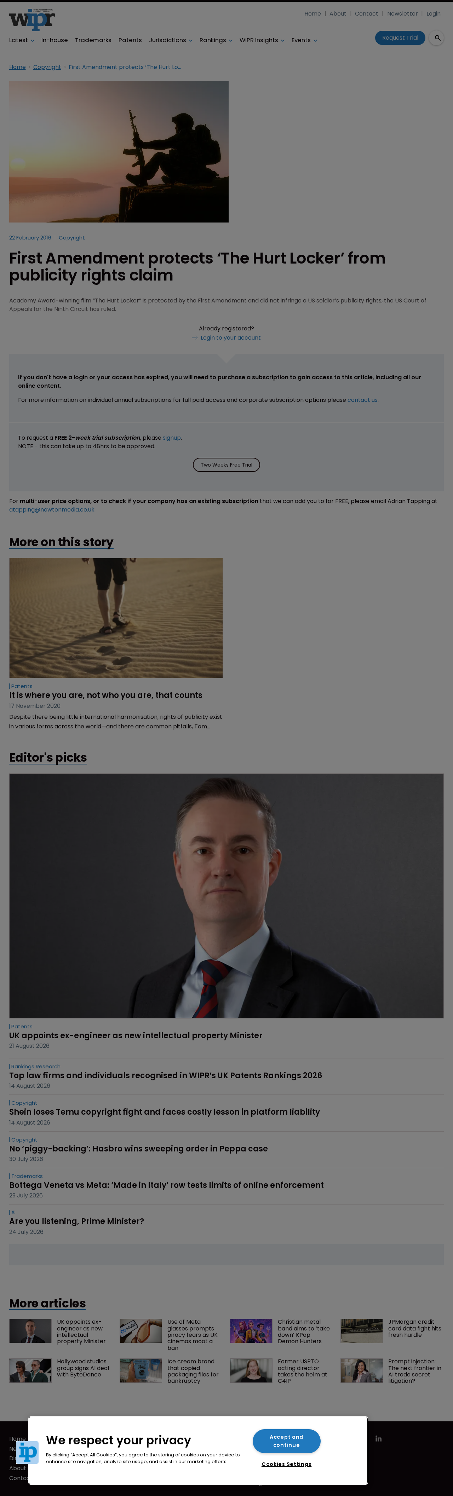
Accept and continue (286, 1441)
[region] (198, 1450)
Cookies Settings (287, 1464)
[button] (27, 1452)
